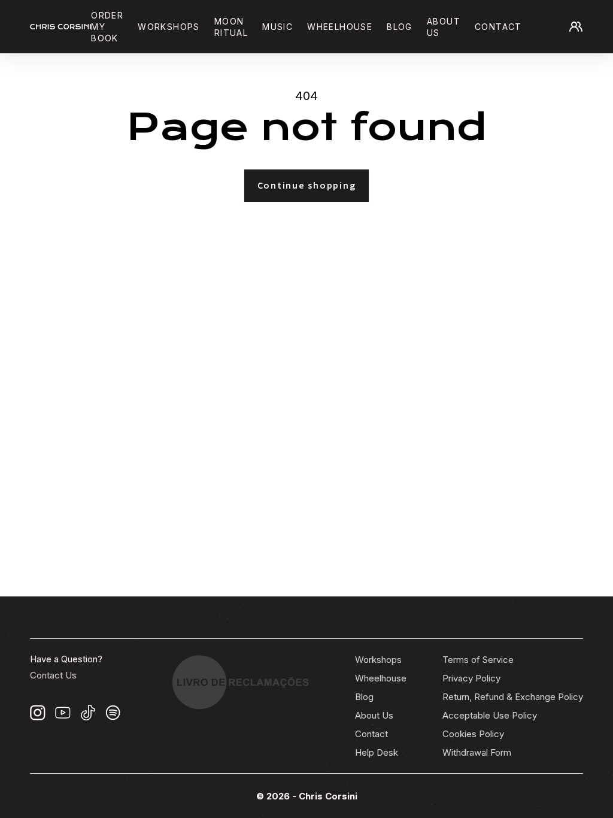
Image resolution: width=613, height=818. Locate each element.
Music (277, 27)
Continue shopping (306, 185)
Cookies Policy (473, 734)
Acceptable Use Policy (489, 715)
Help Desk (376, 752)
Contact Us (53, 675)
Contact (498, 27)
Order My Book (107, 26)
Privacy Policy (471, 678)
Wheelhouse (339, 27)
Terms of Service (478, 659)
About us (443, 27)
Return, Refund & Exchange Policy (512, 696)
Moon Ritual (231, 27)
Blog (399, 27)
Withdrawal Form (476, 752)
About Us (374, 715)
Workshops (169, 27)
